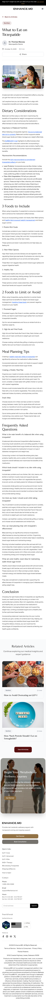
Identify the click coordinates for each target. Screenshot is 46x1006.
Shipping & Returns (8, 869)
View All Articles (23, 749)
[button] (42, 9)
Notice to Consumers (24, 948)
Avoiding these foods (19, 302)
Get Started (10, 798)
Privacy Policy (37, 948)
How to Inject (6, 873)
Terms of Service (10, 948)
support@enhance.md (10, 890)
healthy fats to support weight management (20, 220)
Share (24, 54)
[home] (22, 9)
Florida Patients (23, 952)
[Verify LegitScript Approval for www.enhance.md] (6, 925)
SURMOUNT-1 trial (11, 141)
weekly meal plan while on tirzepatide (22, 356)
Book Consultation (20, 842)
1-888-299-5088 (8, 884)
